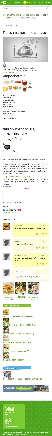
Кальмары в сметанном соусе (17, 342)
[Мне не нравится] (43, 233)
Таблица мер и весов (10, 72)
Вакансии (24, 434)
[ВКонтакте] (4, 209)
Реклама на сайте (13, 434)
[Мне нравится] (37, 233)
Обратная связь (38, 432)
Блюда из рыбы (10, 18)
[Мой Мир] (12, 209)
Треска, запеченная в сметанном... (9, 297)
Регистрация (38, 2)
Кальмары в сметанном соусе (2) (33, 297)
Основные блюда (31, 15)
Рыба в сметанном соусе (15, 360)
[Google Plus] (17, 209)
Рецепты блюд (14, 15)
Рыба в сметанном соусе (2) (16, 351)
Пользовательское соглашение (21, 432)
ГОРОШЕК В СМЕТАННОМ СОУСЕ (21, 297)
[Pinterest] (20, 209)
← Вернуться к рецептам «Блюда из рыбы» (18, 177)
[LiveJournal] (15, 209)
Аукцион (18, 2)
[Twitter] (7, 209)
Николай (18, 225)
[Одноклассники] (9, 209)
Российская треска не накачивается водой (23, 379)
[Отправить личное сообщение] (4, 231)
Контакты (6, 432)
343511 (18, 241)
